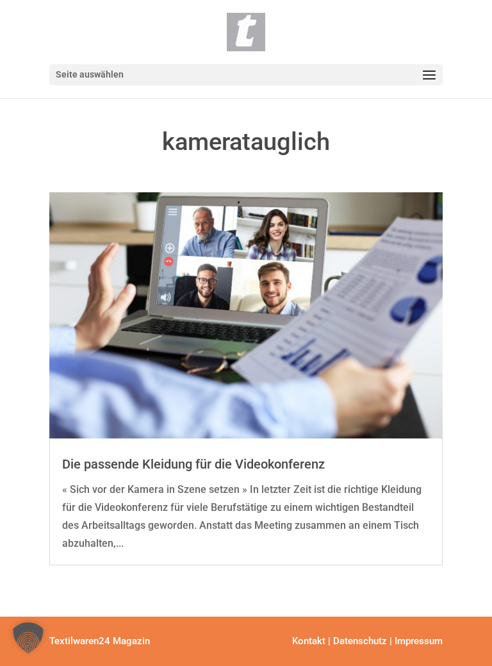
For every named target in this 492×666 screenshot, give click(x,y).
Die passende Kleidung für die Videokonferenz (193, 464)
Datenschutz (360, 641)
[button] (28, 638)
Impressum (419, 641)
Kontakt (308, 641)
